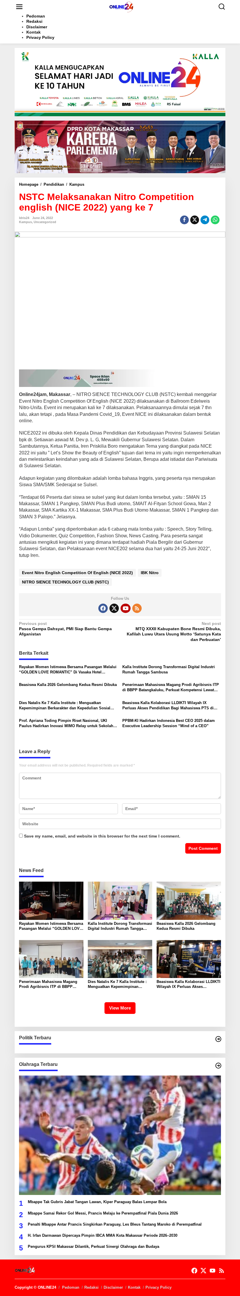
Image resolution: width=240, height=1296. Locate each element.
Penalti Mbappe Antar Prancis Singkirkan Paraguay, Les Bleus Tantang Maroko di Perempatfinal (115, 1224)
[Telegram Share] (204, 220)
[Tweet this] (194, 220)
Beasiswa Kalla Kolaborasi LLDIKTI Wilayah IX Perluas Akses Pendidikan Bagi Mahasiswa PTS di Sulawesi (168, 706)
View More (120, 1007)
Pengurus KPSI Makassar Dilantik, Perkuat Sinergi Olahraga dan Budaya (93, 1246)
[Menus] (19, 6)
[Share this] (184, 220)
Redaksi (91, 1287)
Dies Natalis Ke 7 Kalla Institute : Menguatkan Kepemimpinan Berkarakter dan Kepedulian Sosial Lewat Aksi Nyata (64, 706)
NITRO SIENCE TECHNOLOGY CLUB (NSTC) (65, 582)
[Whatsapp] (215, 220)
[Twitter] (114, 608)
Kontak (134, 1287)
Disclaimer (113, 1287)
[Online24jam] (121, 6)
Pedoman (70, 1287)
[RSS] (137, 608)
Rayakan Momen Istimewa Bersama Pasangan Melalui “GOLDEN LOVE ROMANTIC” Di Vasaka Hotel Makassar (67, 670)
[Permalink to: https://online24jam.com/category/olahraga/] (218, 1065)
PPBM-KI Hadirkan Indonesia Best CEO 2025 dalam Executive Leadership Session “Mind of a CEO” (168, 723)
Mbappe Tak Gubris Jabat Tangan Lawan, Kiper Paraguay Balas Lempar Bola (97, 1202)
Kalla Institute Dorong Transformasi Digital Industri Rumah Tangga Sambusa (168, 669)
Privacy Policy (158, 1287)
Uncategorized (45, 222)
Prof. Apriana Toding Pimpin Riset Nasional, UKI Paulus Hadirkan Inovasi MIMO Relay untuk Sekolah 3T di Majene (66, 723)
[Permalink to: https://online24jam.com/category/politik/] (218, 1039)
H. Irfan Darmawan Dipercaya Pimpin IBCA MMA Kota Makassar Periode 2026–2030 (102, 1235)
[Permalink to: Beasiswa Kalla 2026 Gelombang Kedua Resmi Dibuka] (189, 900)
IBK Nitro (150, 572)
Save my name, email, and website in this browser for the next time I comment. (102, 836)
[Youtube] (126, 608)
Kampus (25, 222)
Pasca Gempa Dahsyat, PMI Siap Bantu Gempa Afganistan (65, 628)
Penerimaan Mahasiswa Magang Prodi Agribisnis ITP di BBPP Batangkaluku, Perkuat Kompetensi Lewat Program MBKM (170, 687)
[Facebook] (103, 608)
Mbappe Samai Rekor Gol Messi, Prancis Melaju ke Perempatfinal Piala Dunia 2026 (103, 1213)
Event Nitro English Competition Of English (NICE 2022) (77, 572)
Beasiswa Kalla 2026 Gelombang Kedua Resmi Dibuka (68, 684)
